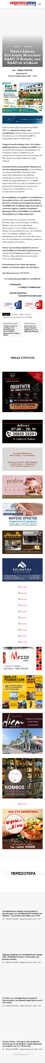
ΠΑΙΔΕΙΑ (28, 47)
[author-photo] (3, 919)
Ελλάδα (17, 47)
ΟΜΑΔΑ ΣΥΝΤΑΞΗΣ (25, 70)
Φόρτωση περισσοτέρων (22, 1054)
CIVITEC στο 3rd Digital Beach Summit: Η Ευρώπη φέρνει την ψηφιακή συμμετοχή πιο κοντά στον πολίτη (22, 1000)
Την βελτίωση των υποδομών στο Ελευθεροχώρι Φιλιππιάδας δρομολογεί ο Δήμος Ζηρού (11, 330)
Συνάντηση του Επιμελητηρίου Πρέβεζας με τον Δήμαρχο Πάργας (31, 328)
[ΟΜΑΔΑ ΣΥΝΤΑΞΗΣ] (22, 348)
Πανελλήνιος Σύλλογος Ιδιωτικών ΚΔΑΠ (17, 317)
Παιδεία (28, 314)
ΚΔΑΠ (21, 314)
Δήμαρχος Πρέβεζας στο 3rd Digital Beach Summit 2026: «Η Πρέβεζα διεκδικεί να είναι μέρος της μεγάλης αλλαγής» (22, 957)
